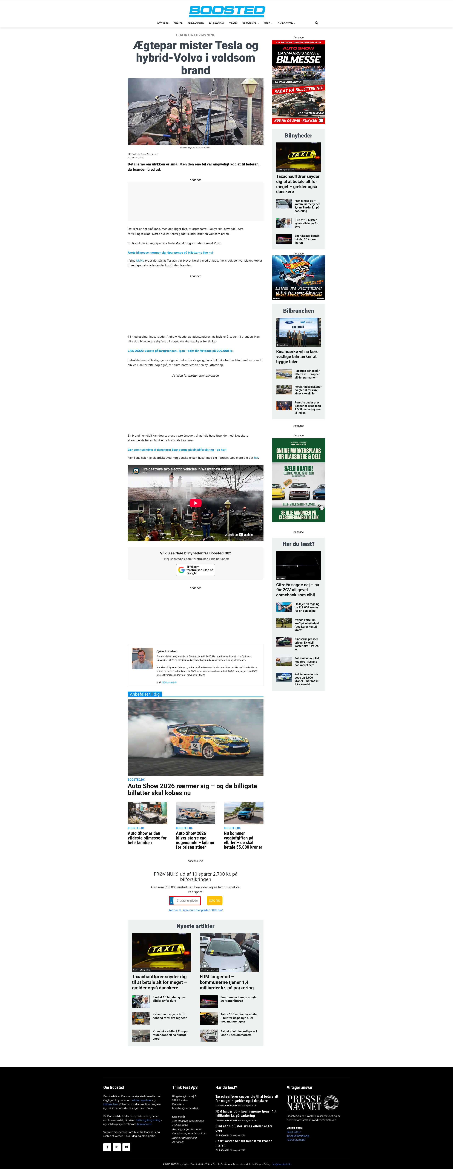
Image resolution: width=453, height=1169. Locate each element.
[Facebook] (107, 1147)
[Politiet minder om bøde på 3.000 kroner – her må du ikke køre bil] (284, 677)
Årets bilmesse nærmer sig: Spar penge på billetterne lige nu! (170, 252)
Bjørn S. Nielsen (149, 154)
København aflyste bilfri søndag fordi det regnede (170, 1015)
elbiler (136, 1100)
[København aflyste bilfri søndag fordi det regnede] (141, 1018)
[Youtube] (126, 1147)
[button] (316, 23)
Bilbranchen (282, 345)
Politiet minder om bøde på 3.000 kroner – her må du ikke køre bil (307, 679)
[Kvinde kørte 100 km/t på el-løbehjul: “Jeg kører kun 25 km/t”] (284, 623)
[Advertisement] (195, 303)
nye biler (146, 1100)
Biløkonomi (223, 1135)
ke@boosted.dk (282, 1164)
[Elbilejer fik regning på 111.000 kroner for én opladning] (284, 607)
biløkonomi (144, 1124)
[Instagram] (117, 1147)
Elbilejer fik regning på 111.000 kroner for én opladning (307, 607)
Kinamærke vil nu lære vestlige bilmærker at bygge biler (297, 356)
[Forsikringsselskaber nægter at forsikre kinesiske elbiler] (284, 389)
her (256, 457)
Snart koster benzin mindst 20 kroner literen (239, 998)
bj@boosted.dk (169, 682)
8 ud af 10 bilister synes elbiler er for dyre (169, 998)
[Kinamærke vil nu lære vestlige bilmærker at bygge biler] (298, 332)
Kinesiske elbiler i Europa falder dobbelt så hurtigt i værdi (170, 1035)
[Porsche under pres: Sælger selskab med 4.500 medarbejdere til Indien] (284, 405)
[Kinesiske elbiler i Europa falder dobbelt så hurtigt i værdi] (141, 1036)
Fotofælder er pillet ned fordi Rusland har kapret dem (307, 662)
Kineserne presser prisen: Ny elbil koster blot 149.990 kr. (307, 644)
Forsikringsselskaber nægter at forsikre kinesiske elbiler (308, 390)
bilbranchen (110, 1104)
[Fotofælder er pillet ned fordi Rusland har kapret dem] (284, 661)
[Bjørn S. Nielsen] (142, 666)
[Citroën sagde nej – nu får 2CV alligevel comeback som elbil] (298, 565)
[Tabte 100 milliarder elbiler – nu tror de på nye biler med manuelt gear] (209, 1018)
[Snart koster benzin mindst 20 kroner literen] (209, 1001)
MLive (140, 260)
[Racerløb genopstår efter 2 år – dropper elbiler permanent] (284, 374)
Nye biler (281, 578)
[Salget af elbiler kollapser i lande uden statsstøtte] (209, 1036)
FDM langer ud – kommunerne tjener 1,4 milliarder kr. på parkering (227, 982)
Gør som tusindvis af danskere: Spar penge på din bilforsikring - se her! (177, 449)
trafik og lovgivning (148, 1120)
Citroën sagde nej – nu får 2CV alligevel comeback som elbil (297, 590)
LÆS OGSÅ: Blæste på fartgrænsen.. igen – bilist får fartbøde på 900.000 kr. (180, 351)
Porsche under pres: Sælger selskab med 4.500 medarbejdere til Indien (308, 407)
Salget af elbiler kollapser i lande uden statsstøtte (238, 1033)
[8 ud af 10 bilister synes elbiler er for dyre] (141, 1001)
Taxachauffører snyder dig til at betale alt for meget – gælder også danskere (159, 982)
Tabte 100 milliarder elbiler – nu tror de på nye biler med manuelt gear (239, 1017)
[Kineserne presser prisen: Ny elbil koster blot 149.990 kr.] (284, 642)
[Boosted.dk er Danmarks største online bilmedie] (226, 11)
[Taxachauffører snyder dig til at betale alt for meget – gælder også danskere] (161, 952)
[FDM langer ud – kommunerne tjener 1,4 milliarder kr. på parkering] (229, 952)
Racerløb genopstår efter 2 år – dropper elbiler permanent (307, 374)
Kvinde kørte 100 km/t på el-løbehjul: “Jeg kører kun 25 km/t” (307, 625)
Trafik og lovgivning (196, 35)
